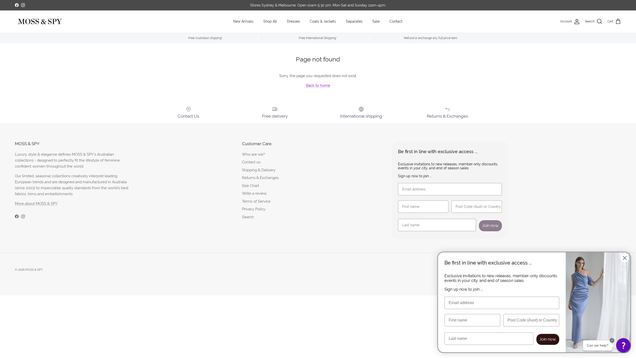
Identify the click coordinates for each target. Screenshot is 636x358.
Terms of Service (256, 201)
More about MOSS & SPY (36, 203)
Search (248, 217)
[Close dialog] (624, 258)
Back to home (318, 85)
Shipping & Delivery (259, 170)
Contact (396, 21)
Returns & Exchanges (260, 178)
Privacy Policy (253, 209)
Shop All (270, 21)
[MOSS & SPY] (40, 21)
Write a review (254, 193)
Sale (376, 21)
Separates (354, 21)
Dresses (293, 21)
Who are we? (253, 154)
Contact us (251, 162)
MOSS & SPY (33, 269)
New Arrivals (243, 21)
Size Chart (250, 185)
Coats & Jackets (323, 21)
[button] (623, 345)
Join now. (490, 225)
